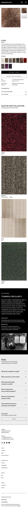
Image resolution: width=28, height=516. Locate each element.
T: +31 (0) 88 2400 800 (6, 437)
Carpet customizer (5, 455)
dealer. (19, 505)
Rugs (2, 452)
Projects (3, 462)
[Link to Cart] (22, 2)
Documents (3, 485)
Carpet (2, 448)
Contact (14, 418)
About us (3, 472)
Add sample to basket (14, 72)
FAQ (2, 475)
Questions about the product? (14, 76)
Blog (2, 477)
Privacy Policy (4, 499)
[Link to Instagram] (2, 443)
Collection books (4, 460)
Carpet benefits (4, 467)
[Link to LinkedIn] (7, 443)
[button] (26, 2)
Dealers (2, 482)
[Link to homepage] (6, 2)
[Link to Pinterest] (4, 443)
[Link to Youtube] (9, 443)
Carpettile (3, 450)
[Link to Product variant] (2, 60)
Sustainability (3, 465)
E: (7, 439)
